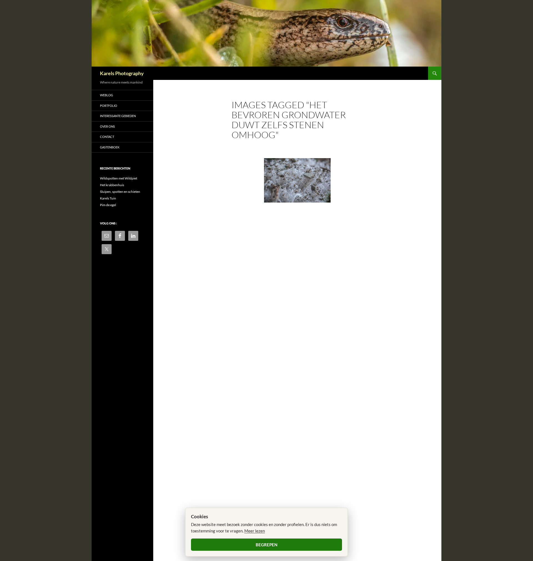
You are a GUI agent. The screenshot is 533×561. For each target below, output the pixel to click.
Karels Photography (122, 73)
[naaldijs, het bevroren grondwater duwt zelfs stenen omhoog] (297, 180)
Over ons (107, 126)
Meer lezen (254, 530)
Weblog (106, 95)
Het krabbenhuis (112, 185)
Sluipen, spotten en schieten (120, 191)
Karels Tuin (108, 198)
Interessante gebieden (118, 116)
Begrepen (266, 544)
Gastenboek (109, 147)
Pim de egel (108, 205)
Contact (107, 136)
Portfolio (108, 105)
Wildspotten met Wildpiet (118, 178)
